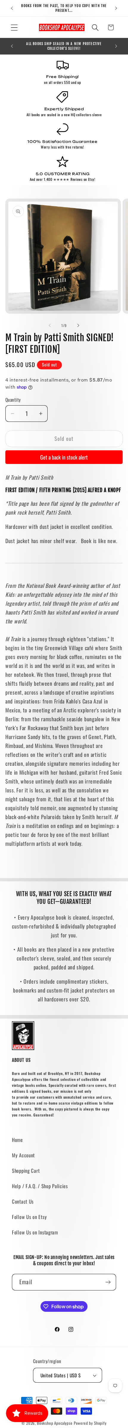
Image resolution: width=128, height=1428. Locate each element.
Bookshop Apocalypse (55, 1423)
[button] (14, 27)
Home (17, 1139)
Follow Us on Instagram (35, 1232)
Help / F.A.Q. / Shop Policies (40, 1186)
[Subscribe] (108, 1282)
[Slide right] (78, 325)
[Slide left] (49, 325)
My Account (23, 1155)
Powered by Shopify (90, 1423)
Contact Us (23, 1201)
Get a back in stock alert (64, 457)
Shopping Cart (26, 1170)
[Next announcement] (116, 8)
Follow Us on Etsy (29, 1216)
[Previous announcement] (11, 8)
